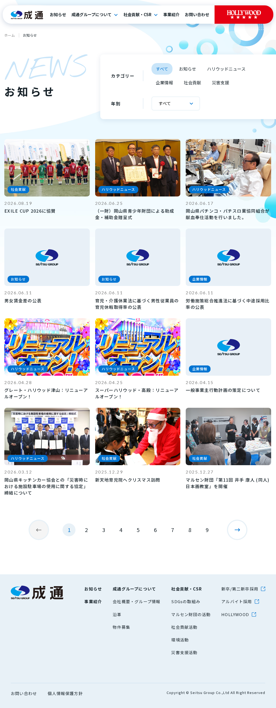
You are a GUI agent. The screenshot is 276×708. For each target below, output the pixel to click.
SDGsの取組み (185, 601)
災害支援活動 (184, 652)
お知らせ (58, 14)
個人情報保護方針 (65, 693)
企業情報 (164, 82)
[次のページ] (237, 530)
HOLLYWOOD (235, 614)
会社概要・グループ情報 (136, 601)
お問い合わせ (197, 14)
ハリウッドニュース (226, 68)
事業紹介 (171, 14)
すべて (162, 68)
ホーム (9, 35)
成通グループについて (91, 14)
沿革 (117, 614)
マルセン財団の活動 (191, 614)
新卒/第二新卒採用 (239, 589)
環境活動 (180, 640)
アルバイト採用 (236, 601)
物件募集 (121, 627)
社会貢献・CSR (137, 14)
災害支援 (220, 82)
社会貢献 (192, 82)
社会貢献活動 (184, 627)
